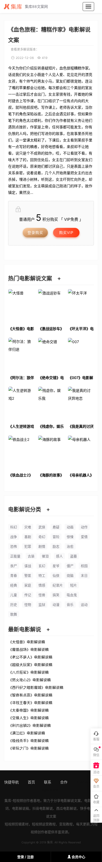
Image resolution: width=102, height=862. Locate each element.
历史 (13, 604)
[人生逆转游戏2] (21, 404)
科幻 (13, 527)
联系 (47, 782)
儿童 (13, 595)
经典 (13, 585)
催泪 (45, 556)
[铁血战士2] (21, 452)
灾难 (27, 527)
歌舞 (13, 614)
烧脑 (70, 575)
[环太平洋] (81, 306)
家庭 (27, 585)
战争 (13, 537)
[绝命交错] (51, 355)
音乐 (70, 604)
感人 (59, 556)
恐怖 (13, 546)
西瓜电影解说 (66, 808)
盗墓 (73, 556)
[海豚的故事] (51, 452)
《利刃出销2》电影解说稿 (29, 725)
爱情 (84, 537)
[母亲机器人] (81, 452)
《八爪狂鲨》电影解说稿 (28, 672)
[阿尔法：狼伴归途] (21, 355)
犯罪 (27, 546)
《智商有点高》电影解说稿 (30, 695)
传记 (27, 595)
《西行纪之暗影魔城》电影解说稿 (35, 687)
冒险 (56, 537)
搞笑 (56, 595)
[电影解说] (14, 6)
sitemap (83, 782)
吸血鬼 (72, 595)
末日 (84, 575)
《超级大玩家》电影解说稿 (30, 664)
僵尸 (70, 566)
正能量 (15, 556)
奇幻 (41, 537)
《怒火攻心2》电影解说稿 (29, 680)
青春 (13, 575)
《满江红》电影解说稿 (26, 733)
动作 (84, 527)
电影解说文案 (70, 800)
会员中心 (78, 857)
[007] (81, 355)
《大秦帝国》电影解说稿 (28, 710)
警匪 (27, 575)
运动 (84, 604)
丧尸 (13, 566)
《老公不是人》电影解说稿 (30, 657)
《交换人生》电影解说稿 (28, 718)
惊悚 (70, 537)
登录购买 (35, 232)
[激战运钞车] (51, 306)
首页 (31, 782)
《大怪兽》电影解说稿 (26, 642)
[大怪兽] (21, 306)
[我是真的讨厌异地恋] (81, 404)
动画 (70, 527)
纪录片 (58, 585)
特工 (41, 575)
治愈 (70, 546)
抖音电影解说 (42, 808)
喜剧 (27, 537)
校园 (84, 566)
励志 (56, 546)
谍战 (27, 566)
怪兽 (41, 595)
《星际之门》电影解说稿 (28, 748)
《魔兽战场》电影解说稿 (28, 649)
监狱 (41, 604)
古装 (31, 556)
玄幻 (41, 566)
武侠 (41, 527)
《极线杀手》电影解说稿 (28, 740)
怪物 (27, 604)
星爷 (56, 566)
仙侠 (56, 575)
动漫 (56, 604)
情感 (41, 585)
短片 (73, 585)
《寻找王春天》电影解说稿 (30, 702)
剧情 (41, 546)
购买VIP (66, 232)
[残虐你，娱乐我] (51, 404)
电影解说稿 (20, 808)
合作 (63, 782)
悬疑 (56, 527)
